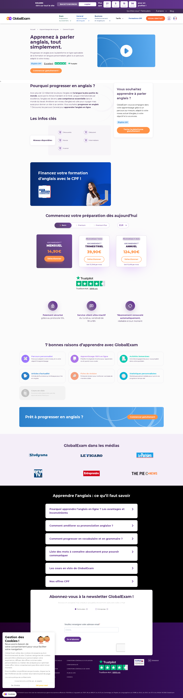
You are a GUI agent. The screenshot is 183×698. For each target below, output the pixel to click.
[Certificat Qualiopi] (139, 662)
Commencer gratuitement (142, 417)
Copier (87, 4)
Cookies (70, 677)
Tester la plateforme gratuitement (133, 130)
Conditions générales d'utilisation (79, 660)
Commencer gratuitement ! (46, 71)
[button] (9, 694)
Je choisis (15, 685)
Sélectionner (54, 258)
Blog (172, 11)
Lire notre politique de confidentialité (18, 677)
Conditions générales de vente (78, 669)
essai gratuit (155, 18)
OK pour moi (42, 685)
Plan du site (71, 673)
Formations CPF (135, 18)
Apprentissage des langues (49, 29)
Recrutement (55, 673)
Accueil (32, 29)
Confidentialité (72, 664)
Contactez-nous (56, 660)
